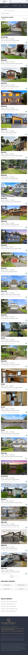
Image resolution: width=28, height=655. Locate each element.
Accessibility (20, 639)
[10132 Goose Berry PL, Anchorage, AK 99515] (14, 560)
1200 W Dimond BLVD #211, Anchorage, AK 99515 (11, 502)
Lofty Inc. (8, 636)
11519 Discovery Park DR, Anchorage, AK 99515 (11, 201)
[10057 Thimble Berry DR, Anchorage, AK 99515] (14, 236)
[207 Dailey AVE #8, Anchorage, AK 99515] (14, 97)
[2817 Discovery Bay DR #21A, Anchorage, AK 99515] (14, 444)
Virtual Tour (7, 589)
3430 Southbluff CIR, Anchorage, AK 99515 (10, 479)
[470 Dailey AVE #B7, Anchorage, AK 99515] (14, 421)
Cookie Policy (18, 638)
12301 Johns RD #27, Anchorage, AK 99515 (10, 224)
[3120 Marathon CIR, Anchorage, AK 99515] (14, 74)
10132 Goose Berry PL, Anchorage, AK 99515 (10, 571)
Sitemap (16, 639)
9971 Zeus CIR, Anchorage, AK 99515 (8, 132)
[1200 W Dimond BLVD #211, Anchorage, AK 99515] (14, 490)
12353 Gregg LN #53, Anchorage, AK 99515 (10, 525)
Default (3, 19)
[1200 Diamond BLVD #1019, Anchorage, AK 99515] (14, 143)
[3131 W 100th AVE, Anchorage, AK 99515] (14, 166)
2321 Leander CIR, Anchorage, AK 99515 (9, 318)
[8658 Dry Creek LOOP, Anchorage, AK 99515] (14, 282)
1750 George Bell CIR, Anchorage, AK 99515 (10, 364)
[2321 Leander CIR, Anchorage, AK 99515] (14, 306)
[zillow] (27, 2)
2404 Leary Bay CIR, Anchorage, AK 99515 (10, 40)
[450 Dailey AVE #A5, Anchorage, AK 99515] (14, 398)
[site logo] (9, 625)
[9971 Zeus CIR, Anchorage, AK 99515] (14, 120)
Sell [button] (25, 5)
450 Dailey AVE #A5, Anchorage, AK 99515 (10, 410)
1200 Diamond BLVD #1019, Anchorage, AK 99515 (11, 155)
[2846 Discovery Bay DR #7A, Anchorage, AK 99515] (14, 51)
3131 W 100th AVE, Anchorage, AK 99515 (9, 178)
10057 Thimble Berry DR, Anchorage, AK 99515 (11, 248)
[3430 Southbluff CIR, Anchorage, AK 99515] (14, 467)
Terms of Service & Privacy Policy (7, 638)
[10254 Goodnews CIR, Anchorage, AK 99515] (14, 329)
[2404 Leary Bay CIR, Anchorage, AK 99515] (14, 28)
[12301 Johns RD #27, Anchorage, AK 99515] (14, 213)
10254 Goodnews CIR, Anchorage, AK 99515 (10, 341)
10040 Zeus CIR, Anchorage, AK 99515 (9, 548)
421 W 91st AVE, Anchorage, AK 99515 (9, 271)
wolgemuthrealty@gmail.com (17, 631)
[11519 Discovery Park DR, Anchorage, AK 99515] (14, 189)
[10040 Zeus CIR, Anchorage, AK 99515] (14, 536)
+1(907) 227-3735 (5, 631)
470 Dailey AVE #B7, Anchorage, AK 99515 (10, 433)
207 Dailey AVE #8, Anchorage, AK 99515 (10, 109)
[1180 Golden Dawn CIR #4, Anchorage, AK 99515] (14, 375)
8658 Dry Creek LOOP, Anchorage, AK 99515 (10, 294)
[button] (2, 10)
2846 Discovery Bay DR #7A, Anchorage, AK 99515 (11, 63)
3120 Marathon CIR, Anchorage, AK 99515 (10, 86)
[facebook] (1, 652)
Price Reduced (21, 585)
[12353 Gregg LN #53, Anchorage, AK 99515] (14, 513)
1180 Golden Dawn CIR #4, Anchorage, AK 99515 (11, 387)
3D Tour (21, 589)
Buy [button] (20, 5)
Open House (7, 585)
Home (15, 5)
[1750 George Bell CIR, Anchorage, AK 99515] (14, 352)
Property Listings (10, 639)
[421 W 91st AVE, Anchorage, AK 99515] (14, 259)
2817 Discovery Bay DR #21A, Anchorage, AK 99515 (12, 456)
